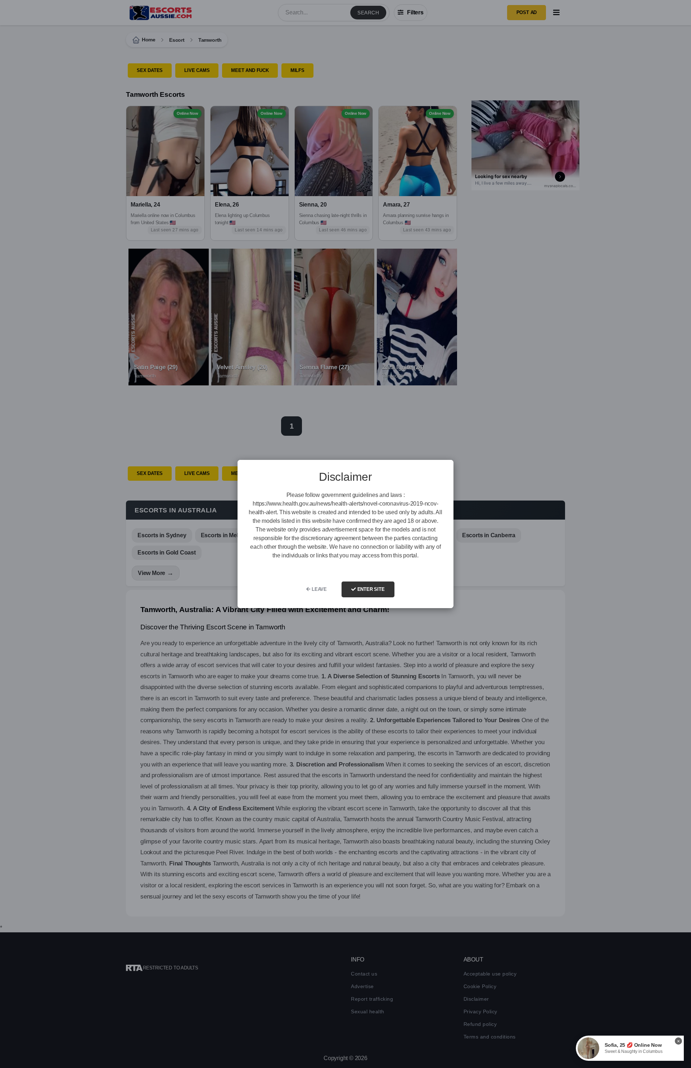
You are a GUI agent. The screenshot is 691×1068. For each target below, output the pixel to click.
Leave (318, 589)
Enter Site (370, 589)
